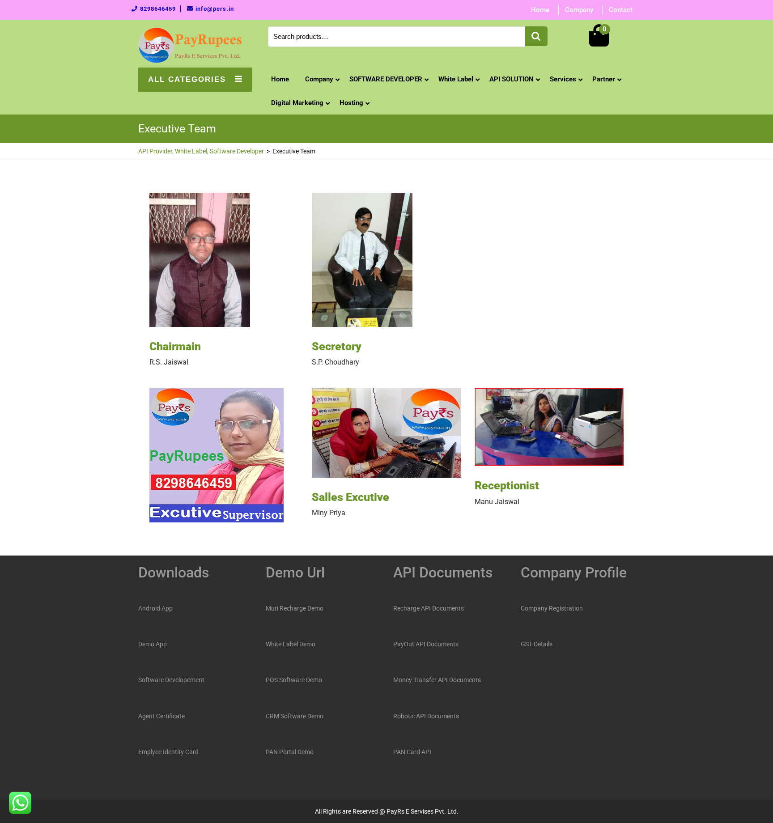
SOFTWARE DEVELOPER (385, 79)
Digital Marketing (297, 103)
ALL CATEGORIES (187, 79)
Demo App (152, 644)
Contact (621, 10)
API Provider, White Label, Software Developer (201, 151)
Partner (603, 79)
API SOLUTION (511, 79)
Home (540, 10)
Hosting (351, 103)
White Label (455, 79)
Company (579, 10)
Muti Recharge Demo (294, 608)
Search (536, 36)
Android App (155, 608)
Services (563, 79)
